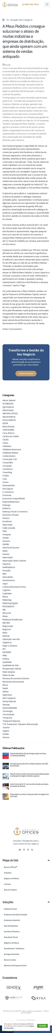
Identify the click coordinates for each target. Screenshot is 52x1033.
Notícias (6, 636)
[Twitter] (32, 849)
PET (4, 649)
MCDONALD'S (8, 606)
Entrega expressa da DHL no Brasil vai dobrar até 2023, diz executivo (29, 765)
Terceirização (8, 714)
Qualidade (7, 662)
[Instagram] (24, 849)
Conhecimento (9, 456)
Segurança (7, 695)
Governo (6, 541)
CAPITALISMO (8, 430)
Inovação (14, 20)
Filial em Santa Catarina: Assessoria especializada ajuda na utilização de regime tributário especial (29, 775)
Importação (8, 557)
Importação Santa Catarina (14, 561)
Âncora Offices (10, 867)
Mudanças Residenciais (12, 619)
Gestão (6, 538)
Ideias (5, 551)
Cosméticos (8, 469)
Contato (7, 884)
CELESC (6, 439)
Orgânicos (7, 642)
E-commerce (8, 492)
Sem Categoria (25, 20)
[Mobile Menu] (47, 4)
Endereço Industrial (12, 920)
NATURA (6, 623)
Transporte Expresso (11, 721)
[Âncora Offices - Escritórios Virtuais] (10, 4)
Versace (6, 737)
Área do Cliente (10, 890)
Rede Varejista (9, 672)
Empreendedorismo (11, 502)
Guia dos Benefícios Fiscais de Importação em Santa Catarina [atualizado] (28, 754)
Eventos (6, 518)
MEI (4, 610)
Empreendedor (15, 329)
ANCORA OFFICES (10, 413)
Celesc (5, 443)
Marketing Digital (10, 603)
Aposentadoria (9, 417)
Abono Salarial (9, 400)
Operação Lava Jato (11, 639)
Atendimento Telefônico (14, 949)
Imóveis (6, 554)
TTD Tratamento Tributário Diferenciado (20, 724)
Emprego (6, 505)
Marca (5, 597)
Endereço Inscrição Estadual (15, 915)
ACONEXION (8, 404)
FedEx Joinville (9, 528)
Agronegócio (8, 407)
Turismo (6, 727)
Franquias (7, 534)
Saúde (5, 688)
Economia (7, 495)
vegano (6, 731)
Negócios (7, 629)
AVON (5, 423)
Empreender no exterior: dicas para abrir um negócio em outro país (29, 795)
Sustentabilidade (10, 708)
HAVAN (6, 544)
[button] (26, 861)
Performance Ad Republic (26, 1020)
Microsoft (7, 613)
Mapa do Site (10, 860)
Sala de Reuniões (11, 926)
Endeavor (7, 508)
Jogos (5, 583)
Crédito (6, 475)
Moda (5, 616)
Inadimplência (9, 567)
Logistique (7, 593)
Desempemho (9, 485)
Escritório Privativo (12, 932)
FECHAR (42, 1026)
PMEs (5, 655)
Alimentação (8, 410)
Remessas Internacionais (13, 682)
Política (6, 659)
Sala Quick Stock (11, 937)
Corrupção (7, 466)
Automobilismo (9, 420)
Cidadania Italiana (10, 453)
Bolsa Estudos (9, 426)
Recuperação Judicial (12, 668)
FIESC (5, 531)
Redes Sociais (8, 675)
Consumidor (8, 462)
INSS (4, 574)
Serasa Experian (9, 701)
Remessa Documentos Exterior (16, 678)
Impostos (7, 564)
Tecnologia (7, 711)
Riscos (5, 685)
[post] (6, 755)
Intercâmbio (8, 577)
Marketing (7, 600)
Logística (6, 590)
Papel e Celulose (10, 646)
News (5, 633)
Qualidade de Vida (10, 665)
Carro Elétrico (9, 433)
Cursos (5, 482)
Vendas (6, 734)
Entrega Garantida (11, 954)
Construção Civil (10, 459)
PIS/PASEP (7, 652)
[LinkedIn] (20, 849)
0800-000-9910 (31, 4)
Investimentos (9, 580)
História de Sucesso (11, 547)
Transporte (7, 718)
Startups (6, 704)
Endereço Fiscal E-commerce (15, 511)
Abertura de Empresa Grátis (15, 966)
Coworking (7, 472)
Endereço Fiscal (10, 909)
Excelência (7, 521)
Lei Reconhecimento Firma (14, 587)
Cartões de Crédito (11, 436)
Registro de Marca (11, 878)
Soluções (7, 873)
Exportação (7, 525)
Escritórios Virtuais (11, 515)
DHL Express (8, 489)
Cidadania (7, 446)
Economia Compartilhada (14, 498)
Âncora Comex (10, 960)
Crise (5, 479)
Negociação (8, 626)
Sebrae (6, 691)
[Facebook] (28, 849)
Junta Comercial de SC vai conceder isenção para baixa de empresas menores (29, 785)
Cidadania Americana (12, 449)
